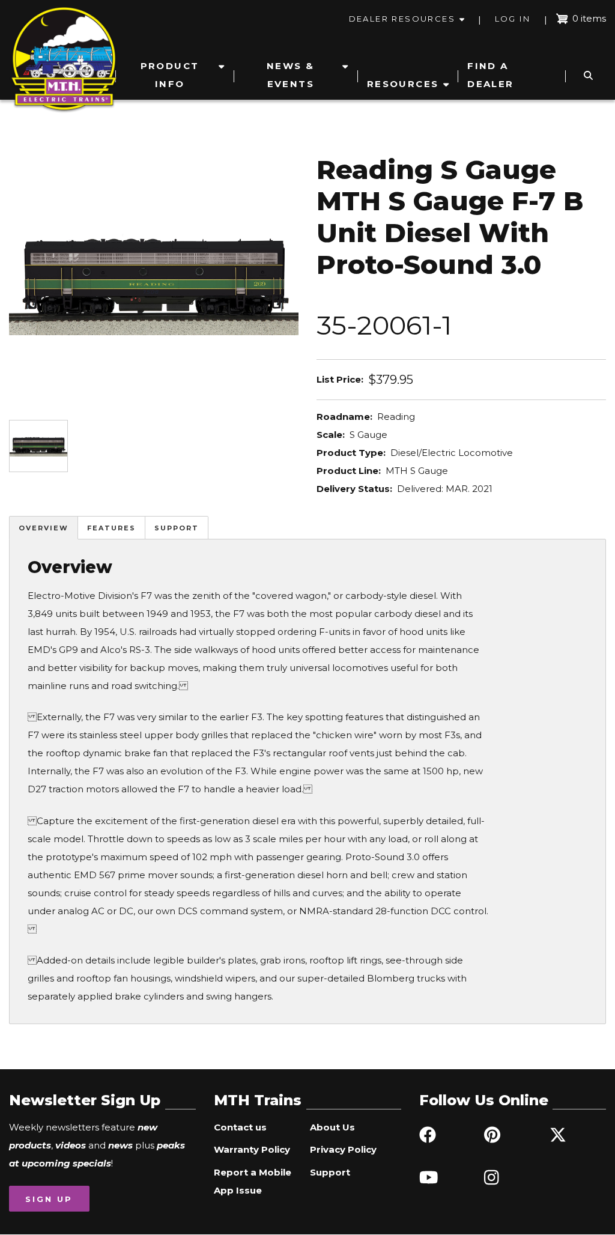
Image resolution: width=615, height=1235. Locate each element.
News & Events (290, 75)
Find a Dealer (490, 75)
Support (176, 528)
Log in (512, 18)
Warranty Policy (252, 1149)
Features (111, 528)
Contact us (240, 1127)
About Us (332, 1127)
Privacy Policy (343, 1149)
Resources (403, 84)
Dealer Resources (402, 18)
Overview (43, 528)
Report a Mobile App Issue (252, 1181)
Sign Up (49, 1199)
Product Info (170, 75)
